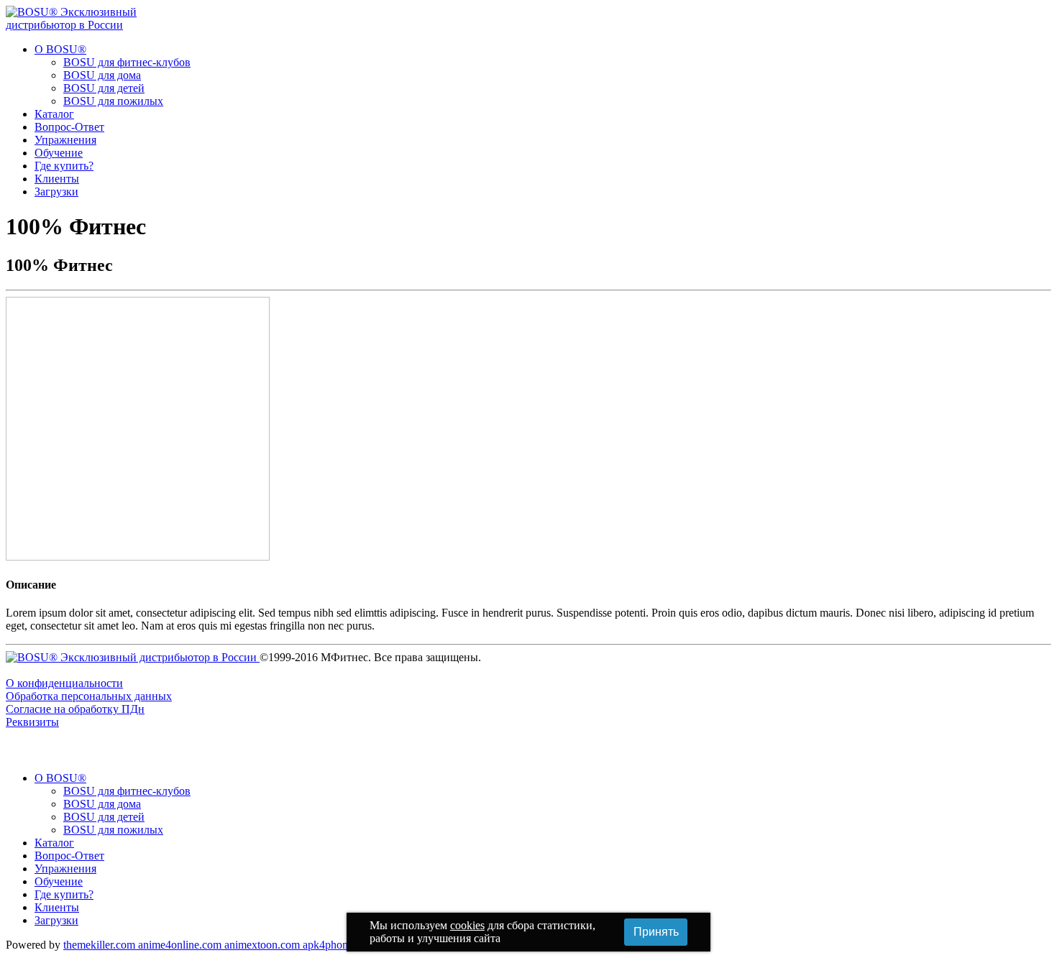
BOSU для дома (102, 75)
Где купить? (64, 166)
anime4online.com (181, 945)
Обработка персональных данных (89, 696)
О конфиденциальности (64, 683)
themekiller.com (100, 945)
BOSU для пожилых (113, 101)
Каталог (54, 114)
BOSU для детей (104, 88)
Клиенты (57, 178)
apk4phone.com (340, 945)
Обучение (59, 153)
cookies (467, 925)
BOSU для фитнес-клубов (127, 62)
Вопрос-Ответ (69, 127)
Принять (656, 932)
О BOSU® (60, 49)
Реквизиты (32, 722)
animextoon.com (263, 945)
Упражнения (65, 140)
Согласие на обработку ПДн (75, 709)
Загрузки (56, 191)
